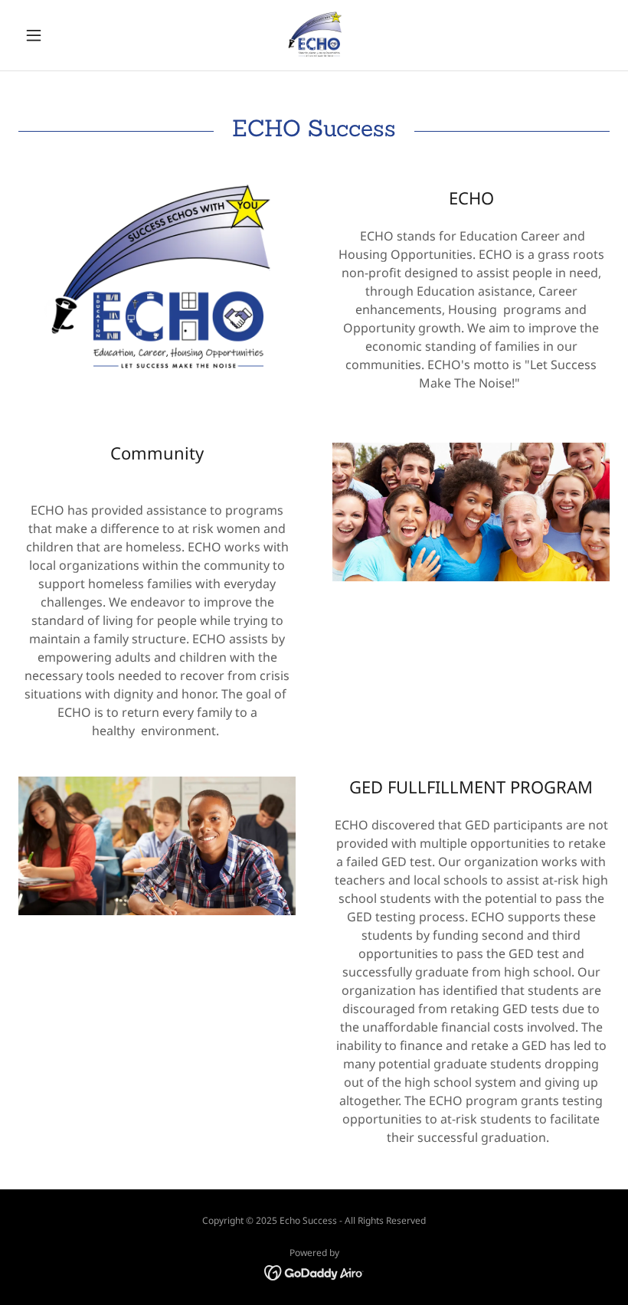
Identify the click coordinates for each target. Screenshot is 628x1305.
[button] (62, 35)
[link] (314, 35)
